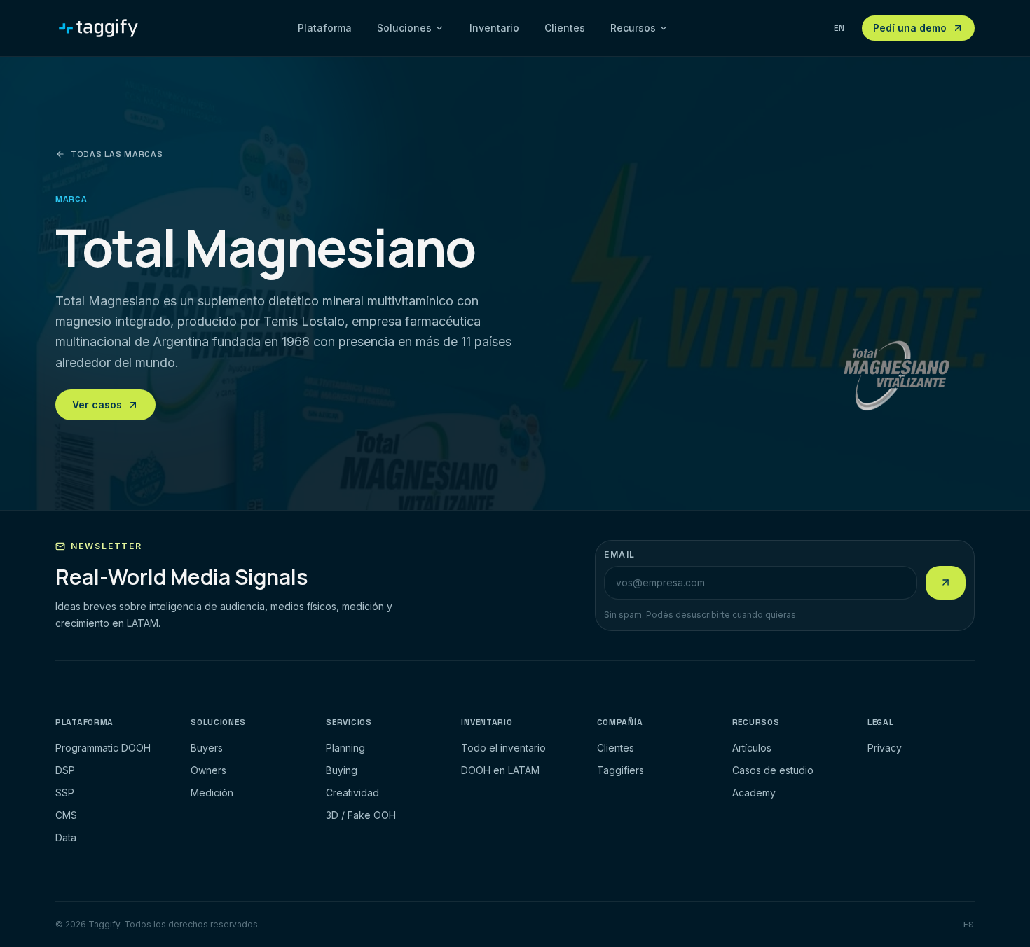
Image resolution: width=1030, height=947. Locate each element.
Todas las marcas (117, 154)
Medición (212, 793)
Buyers (207, 748)
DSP (65, 770)
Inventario (494, 28)
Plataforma (325, 28)
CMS (66, 815)
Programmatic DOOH (103, 748)
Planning (345, 748)
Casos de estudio (772, 770)
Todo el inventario (503, 748)
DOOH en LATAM (500, 770)
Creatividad (352, 793)
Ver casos (97, 404)
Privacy (884, 748)
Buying (341, 770)
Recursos (633, 28)
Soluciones (404, 28)
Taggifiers (620, 770)
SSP (64, 793)
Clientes (564, 28)
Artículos (751, 748)
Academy (754, 793)
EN (839, 28)
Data (65, 837)
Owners (208, 770)
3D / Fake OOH (361, 815)
